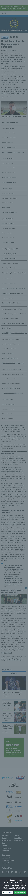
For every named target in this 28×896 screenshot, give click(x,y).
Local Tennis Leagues (8, 860)
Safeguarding (5, 835)
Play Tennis (5, 858)
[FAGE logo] (20, 778)
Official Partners (6, 840)
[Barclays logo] (8, 778)
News (4, 13)
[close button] (26, 8)
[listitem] (10, 792)
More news (13, 673)
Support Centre (18, 840)
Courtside (4, 863)
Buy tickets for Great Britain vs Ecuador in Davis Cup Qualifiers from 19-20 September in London (13, 8)
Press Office (17, 837)
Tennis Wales (5, 850)
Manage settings (7, 892)
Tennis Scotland (6, 848)
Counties (4, 845)
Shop (3, 842)
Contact (16, 835)
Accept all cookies (20, 892)
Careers (4, 837)
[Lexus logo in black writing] (14, 785)
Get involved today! (15, 660)
